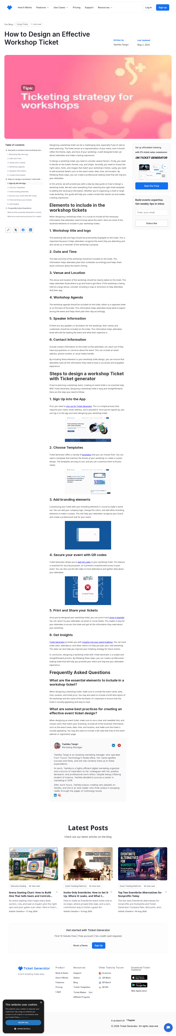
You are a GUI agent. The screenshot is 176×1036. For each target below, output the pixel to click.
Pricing (76, 7)
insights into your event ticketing (97, 642)
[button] (42, 7)
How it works (62, 978)
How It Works (25, 7)
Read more (24, 1017)
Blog (75, 982)
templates (86, 454)
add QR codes (84, 562)
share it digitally (116, 617)
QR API (105, 987)
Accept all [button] (23, 1022)
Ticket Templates (81, 987)
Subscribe (151, 223)
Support (89, 7)
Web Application (139, 991)
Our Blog (8, 24)
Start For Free (151, 186)
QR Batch (107, 982)
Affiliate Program (81, 997)
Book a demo (62, 973)
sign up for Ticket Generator (79, 406)
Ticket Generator (57, 642)
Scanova (106, 973)
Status (76, 978)
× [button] (41, 1002)
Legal (58, 992)
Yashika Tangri (121, 44)
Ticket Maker (79, 992)
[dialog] (23, 1016)
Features (60, 982)
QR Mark (106, 978)
